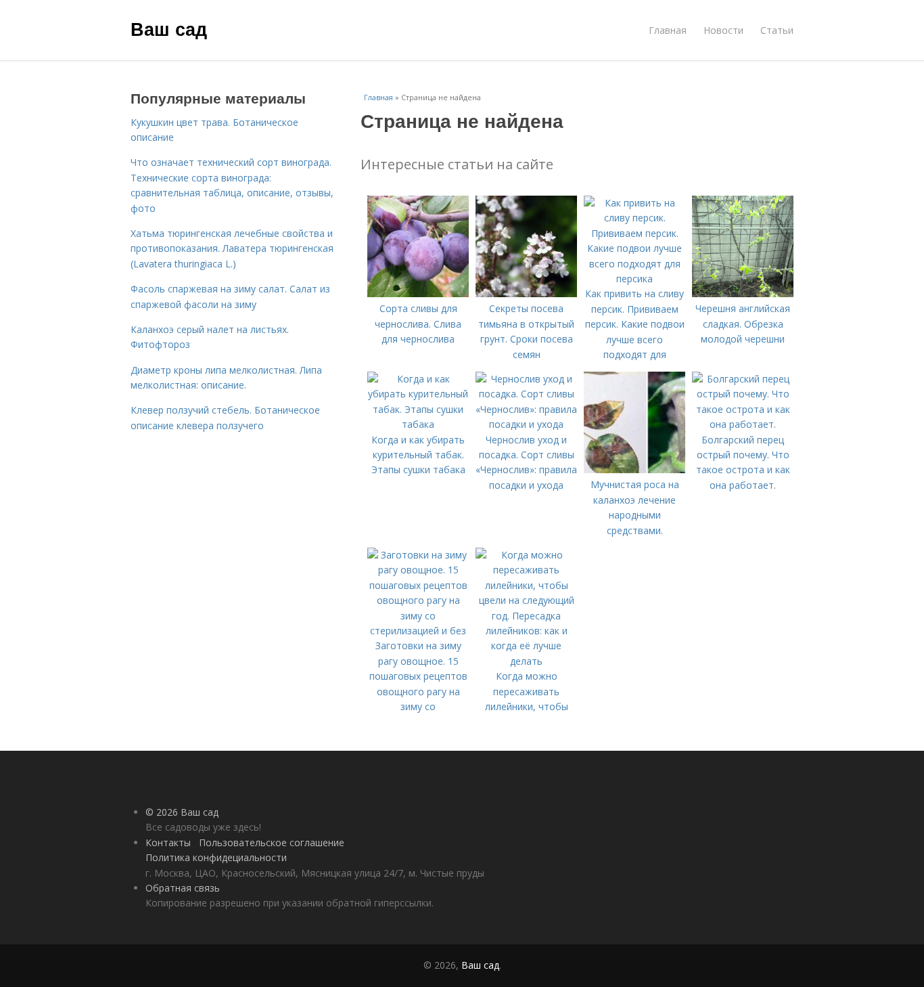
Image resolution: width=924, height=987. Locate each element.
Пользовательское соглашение (271, 842)
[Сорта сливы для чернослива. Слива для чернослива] (418, 293)
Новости (723, 30)
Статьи (776, 30)
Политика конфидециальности (216, 857)
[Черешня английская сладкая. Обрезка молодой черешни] (742, 293)
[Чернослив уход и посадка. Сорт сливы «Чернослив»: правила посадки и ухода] (526, 424)
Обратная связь (182, 887)
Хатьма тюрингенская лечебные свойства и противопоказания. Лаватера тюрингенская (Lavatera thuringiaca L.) (232, 248)
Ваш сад (169, 28)
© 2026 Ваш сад (181, 812)
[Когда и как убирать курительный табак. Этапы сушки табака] (418, 424)
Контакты (168, 842)
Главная (668, 30)
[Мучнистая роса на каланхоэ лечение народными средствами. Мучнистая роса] (634, 469)
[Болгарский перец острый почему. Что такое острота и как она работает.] (742, 424)
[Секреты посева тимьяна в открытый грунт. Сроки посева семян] (526, 293)
